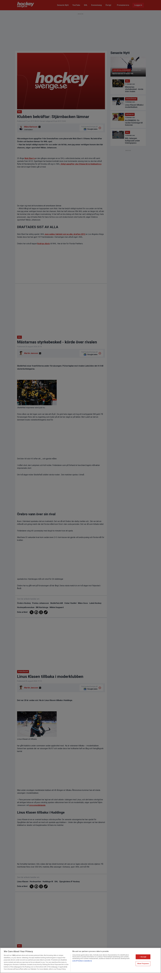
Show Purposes (143, 963)
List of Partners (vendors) (82, 961)
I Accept (143, 957)
